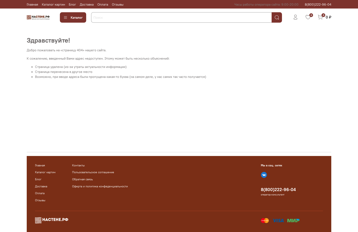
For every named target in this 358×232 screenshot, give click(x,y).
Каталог (77, 17)
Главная (32, 4)
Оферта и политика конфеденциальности (100, 186)
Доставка (87, 4)
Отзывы (117, 4)
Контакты (78, 165)
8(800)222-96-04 (318, 4)
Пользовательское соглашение (93, 172)
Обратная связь (82, 179)
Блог (72, 4)
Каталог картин (53, 4)
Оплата (102, 4)
